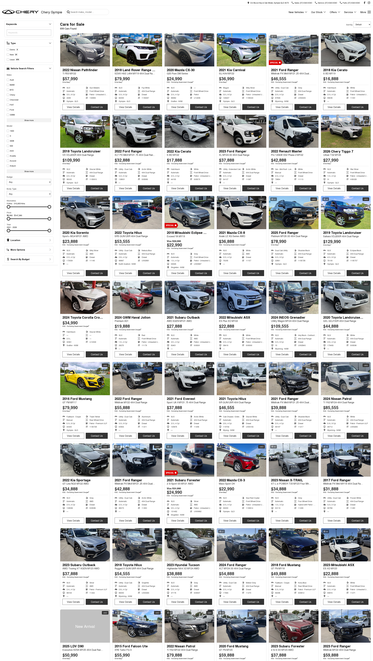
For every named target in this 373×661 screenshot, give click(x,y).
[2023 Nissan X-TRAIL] (293, 460)
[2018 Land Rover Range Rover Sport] (137, 49)
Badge (10, 176)
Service (348, 12)
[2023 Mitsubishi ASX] (346, 544)
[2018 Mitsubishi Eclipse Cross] (189, 212)
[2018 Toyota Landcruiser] (85, 131)
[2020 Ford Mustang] (241, 626)
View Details (73, 107)
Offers (333, 12)
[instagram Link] (369, 3)
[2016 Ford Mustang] (85, 378)
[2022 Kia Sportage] (85, 460)
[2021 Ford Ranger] (293, 49)
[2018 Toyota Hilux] (137, 544)
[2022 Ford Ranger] (137, 131)
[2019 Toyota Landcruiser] (346, 212)
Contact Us (97, 107)
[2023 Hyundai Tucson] (189, 544)
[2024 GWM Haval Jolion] (137, 297)
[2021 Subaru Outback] (189, 297)
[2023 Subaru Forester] (293, 626)
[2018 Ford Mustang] (293, 544)
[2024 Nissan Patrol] (346, 378)
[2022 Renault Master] (293, 131)
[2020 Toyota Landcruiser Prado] (346, 297)
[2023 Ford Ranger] (241, 131)
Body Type (11, 188)
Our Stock (316, 12)
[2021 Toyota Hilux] (241, 378)
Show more (29, 120)
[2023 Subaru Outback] (85, 544)
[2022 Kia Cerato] (189, 131)
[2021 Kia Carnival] (241, 49)
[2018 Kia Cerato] (346, 49)
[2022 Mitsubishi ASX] (241, 297)
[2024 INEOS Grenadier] (293, 297)
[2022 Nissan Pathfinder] (85, 49)
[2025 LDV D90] (85, 626)
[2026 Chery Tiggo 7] (346, 131)
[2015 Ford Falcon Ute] (137, 626)
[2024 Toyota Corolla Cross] (85, 297)
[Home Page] (20, 12)
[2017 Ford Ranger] (346, 460)
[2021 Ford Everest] (189, 378)
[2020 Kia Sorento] (85, 212)
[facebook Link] (364, 3)
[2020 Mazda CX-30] (189, 49)
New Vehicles (296, 12)
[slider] (8, 207)
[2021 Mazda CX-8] (241, 212)
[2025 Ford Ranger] (293, 212)
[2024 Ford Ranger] (241, 544)
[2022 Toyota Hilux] (137, 212)
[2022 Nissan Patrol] (189, 626)
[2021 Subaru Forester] (189, 460)
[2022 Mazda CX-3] (241, 460)
